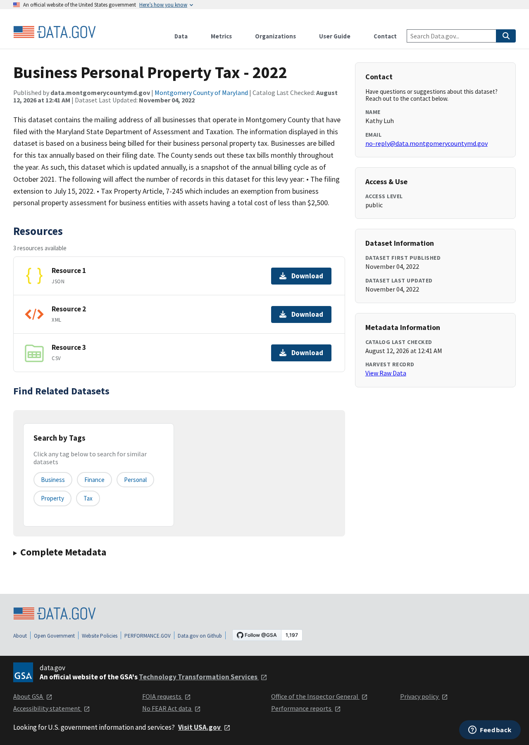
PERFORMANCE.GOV (147, 635)
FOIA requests (162, 696)
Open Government (54, 635)
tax (88, 498)
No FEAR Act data (167, 708)
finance (94, 480)
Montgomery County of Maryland (201, 92)
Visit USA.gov (200, 727)
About (20, 635)
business (53, 480)
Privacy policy (420, 696)
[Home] (54, 32)
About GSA (28, 696)
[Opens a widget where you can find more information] (490, 730)
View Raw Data (385, 373)
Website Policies (99, 635)
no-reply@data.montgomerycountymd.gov (426, 143)
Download (307, 275)
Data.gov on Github (200, 635)
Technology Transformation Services (199, 676)
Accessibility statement (47, 708)
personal (135, 480)
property (52, 498)
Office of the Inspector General (315, 696)
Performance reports (302, 708)
